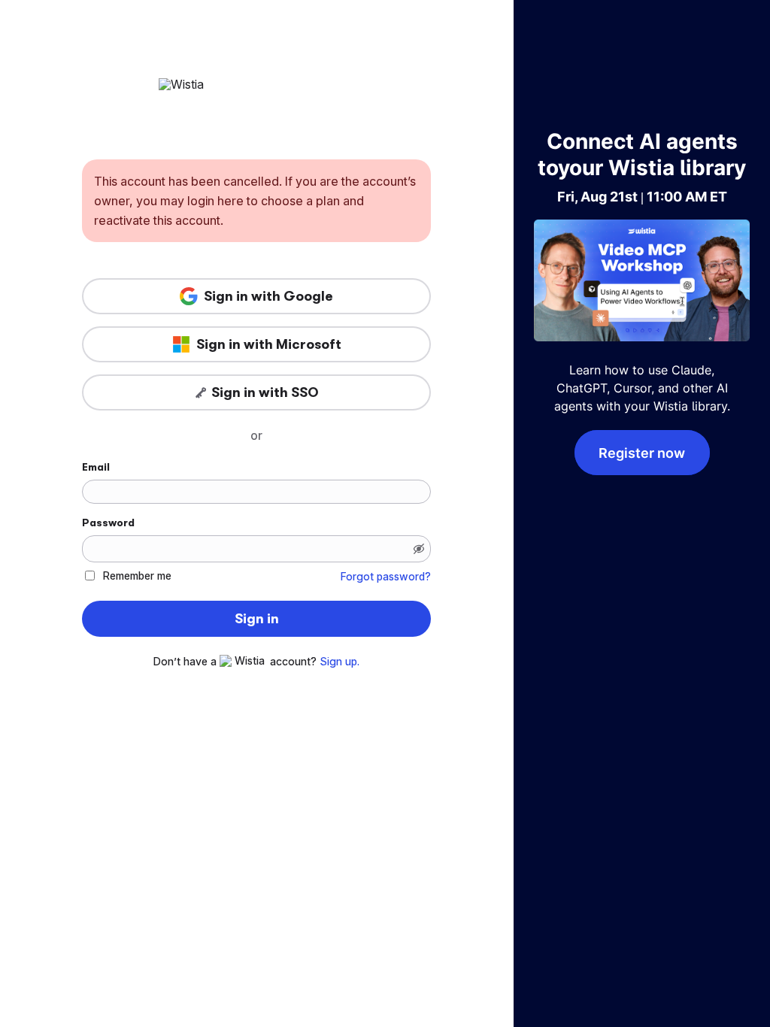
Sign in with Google (268, 296)
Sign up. (339, 661)
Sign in (257, 618)
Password (108, 523)
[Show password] (419, 549)
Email (96, 467)
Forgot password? (386, 577)
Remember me (137, 575)
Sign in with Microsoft (268, 344)
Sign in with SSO (265, 392)
